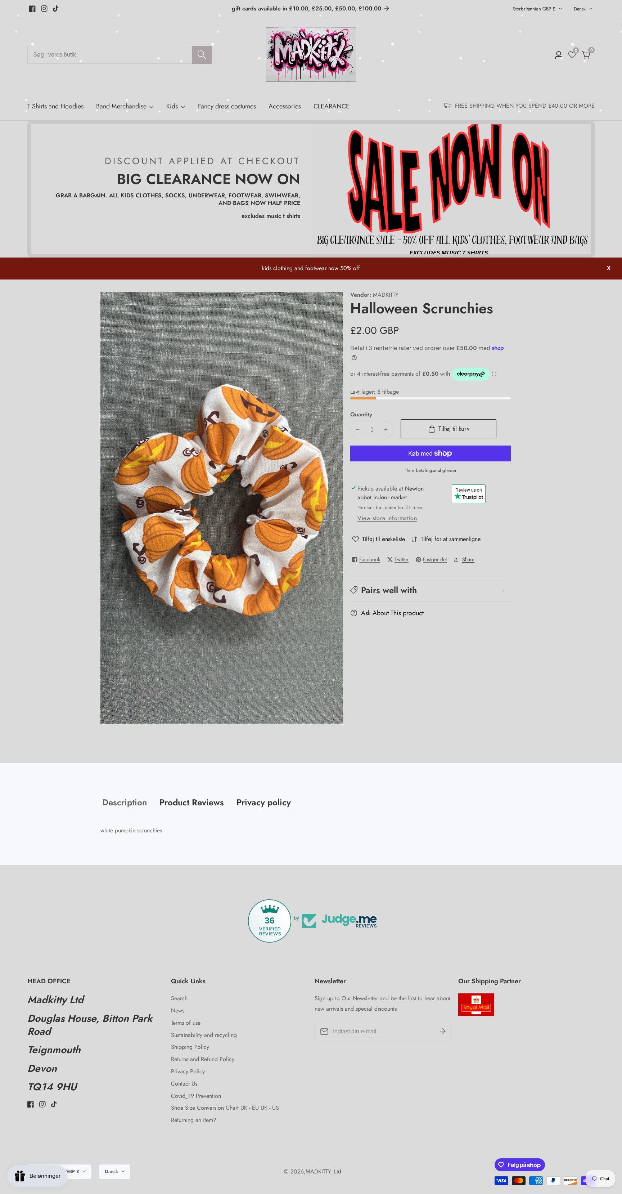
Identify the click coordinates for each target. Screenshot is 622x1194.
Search (179, 998)
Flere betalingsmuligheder (431, 470)
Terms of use (185, 1023)
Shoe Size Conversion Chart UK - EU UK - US (225, 1108)
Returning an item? (193, 1120)
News (177, 1010)
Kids (172, 106)
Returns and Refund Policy (202, 1059)
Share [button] (468, 559)
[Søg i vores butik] (202, 55)
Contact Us (184, 1083)
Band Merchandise (121, 106)
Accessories (285, 106)
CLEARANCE (332, 106)
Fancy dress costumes (227, 106)
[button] (430, 590)
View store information (387, 518)
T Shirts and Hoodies (55, 106)
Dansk (580, 8)
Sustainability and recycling (204, 1035)
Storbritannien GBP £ (535, 8)
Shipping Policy (190, 1047)
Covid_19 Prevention (196, 1096)
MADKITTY (385, 295)
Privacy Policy (188, 1071)
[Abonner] (442, 1032)
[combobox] (119, 55)
